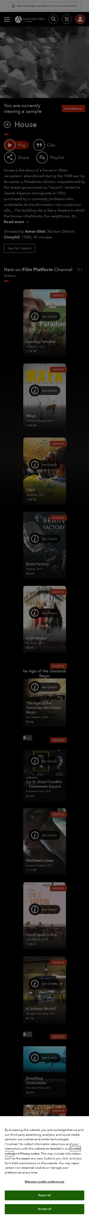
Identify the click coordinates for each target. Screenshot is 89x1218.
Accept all (44, 1209)
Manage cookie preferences (44, 1182)
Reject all (44, 1195)
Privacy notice (29, 1154)
